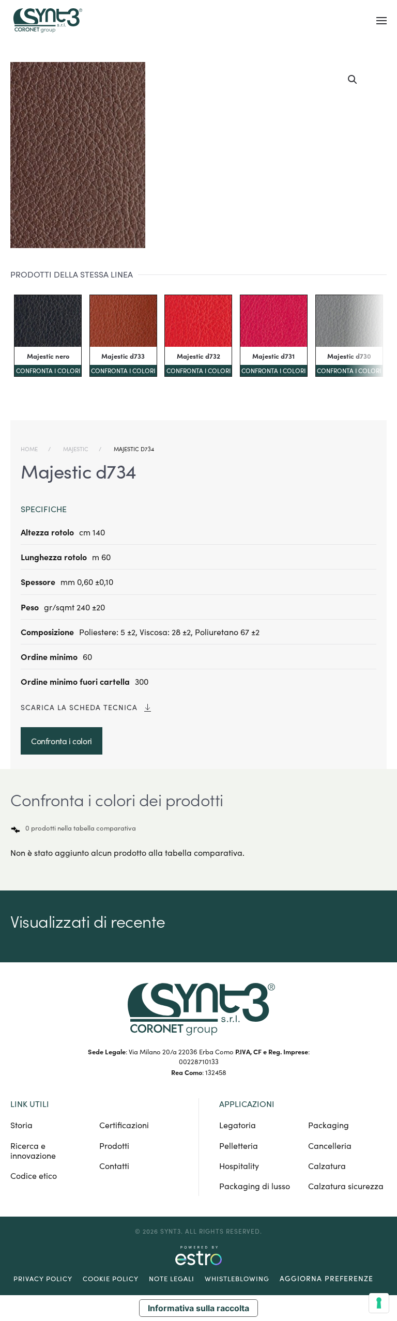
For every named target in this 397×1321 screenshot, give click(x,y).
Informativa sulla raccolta (198, 1308)
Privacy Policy (42, 1278)
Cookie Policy (111, 1278)
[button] (381, 20)
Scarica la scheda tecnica (79, 707)
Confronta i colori (48, 370)
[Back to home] (46, 20)
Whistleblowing (237, 1278)
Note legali (171, 1278)
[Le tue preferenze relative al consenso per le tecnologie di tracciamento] (379, 1303)
